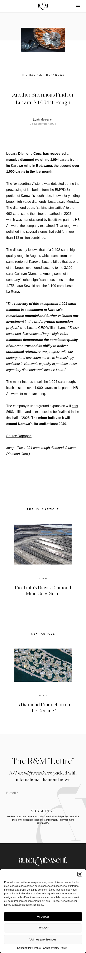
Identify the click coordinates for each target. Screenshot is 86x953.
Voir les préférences (43, 939)
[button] (80, 874)
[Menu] (74, 6)
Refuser (43, 928)
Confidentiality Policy (29, 948)
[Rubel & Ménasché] (43, 6)
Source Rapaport (19, 436)
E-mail (12, 793)
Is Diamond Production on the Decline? (43, 707)
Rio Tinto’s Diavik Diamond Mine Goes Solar (43, 590)
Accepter (43, 916)
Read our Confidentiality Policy (49, 819)
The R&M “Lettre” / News (43, 74)
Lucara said (57, 201)
